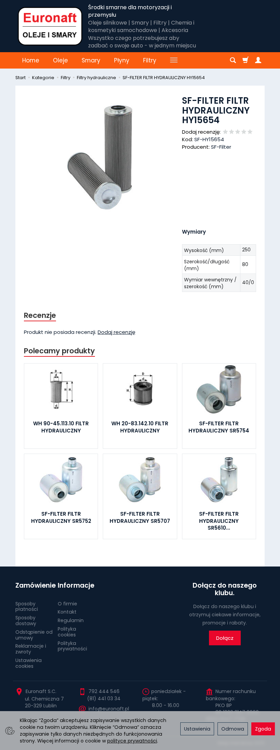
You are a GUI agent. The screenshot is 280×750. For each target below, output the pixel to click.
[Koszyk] (245, 60)
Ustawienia (197, 728)
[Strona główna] (50, 26)
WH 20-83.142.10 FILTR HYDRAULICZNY (139, 427)
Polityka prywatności (72, 646)
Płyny (121, 60)
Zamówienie (34, 585)
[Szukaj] (232, 60)
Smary (91, 60)
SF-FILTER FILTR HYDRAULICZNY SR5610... (219, 520)
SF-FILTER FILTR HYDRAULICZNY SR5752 (61, 517)
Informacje (76, 585)
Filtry (149, 60)
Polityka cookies (67, 632)
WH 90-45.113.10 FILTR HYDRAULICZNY (61, 427)
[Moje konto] (258, 60)
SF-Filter (221, 146)
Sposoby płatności (26, 606)
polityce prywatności (132, 740)
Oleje (60, 60)
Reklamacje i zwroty (30, 649)
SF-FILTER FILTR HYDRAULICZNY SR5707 (140, 517)
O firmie (67, 603)
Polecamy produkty (59, 351)
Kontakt (67, 611)
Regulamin (71, 620)
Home (30, 60)
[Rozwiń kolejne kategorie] (173, 60)
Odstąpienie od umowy (34, 635)
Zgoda (263, 728)
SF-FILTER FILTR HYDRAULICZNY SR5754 (218, 427)
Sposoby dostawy (25, 620)
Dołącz (225, 638)
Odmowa (232, 728)
